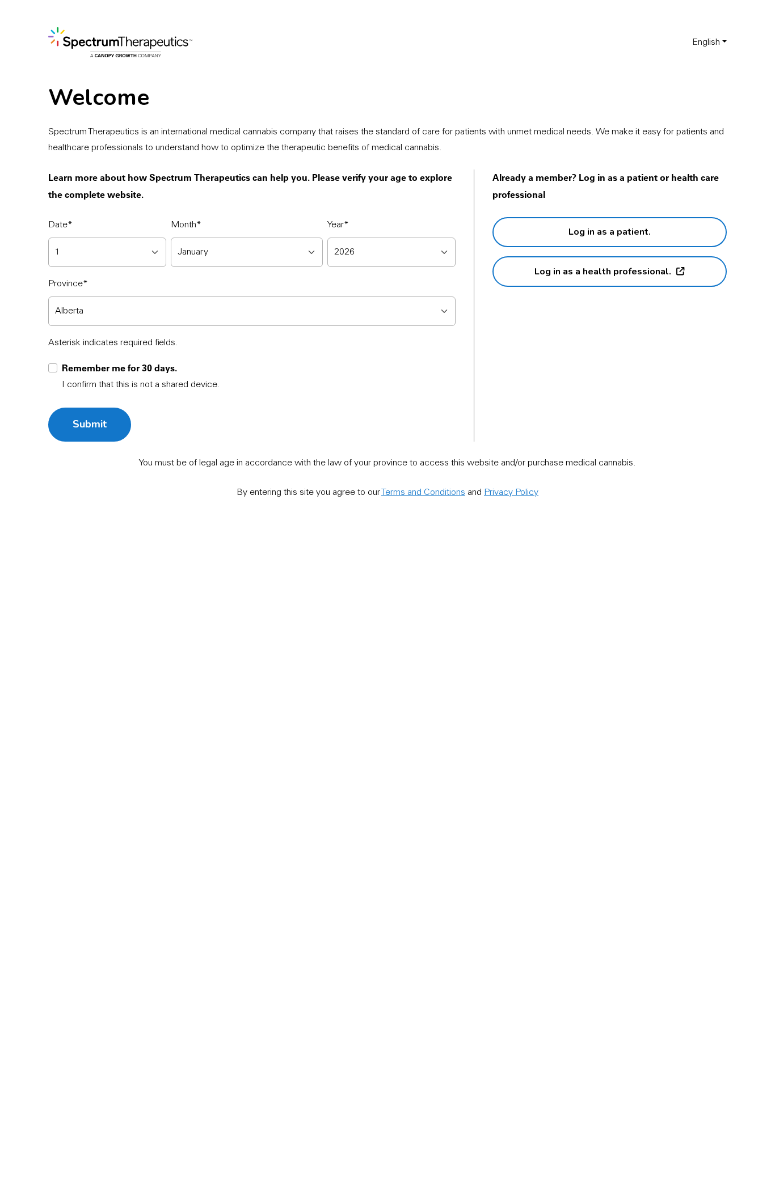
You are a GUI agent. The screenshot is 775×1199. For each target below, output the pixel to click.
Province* (68, 284)
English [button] (706, 42)
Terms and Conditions (423, 492)
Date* (60, 225)
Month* (186, 225)
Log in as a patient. (609, 232)
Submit (90, 424)
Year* (338, 225)
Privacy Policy (511, 492)
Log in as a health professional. (602, 271)
